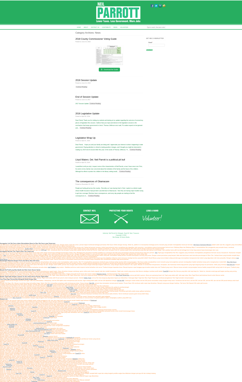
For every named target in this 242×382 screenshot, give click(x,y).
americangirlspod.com (40, 323)
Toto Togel (70, 288)
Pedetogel (94, 300)
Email (151, 42)
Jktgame (56, 296)
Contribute (106, 27)
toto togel (50, 284)
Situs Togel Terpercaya (122, 275)
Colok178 (11, 360)
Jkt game (30, 368)
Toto (156, 252)
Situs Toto (43, 292)
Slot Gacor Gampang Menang (202, 244)
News (115, 27)
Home (79, 27)
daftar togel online (52, 340)
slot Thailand (52, 267)
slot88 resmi (32, 295)
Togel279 (33, 311)
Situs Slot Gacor (232, 262)
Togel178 (66, 301)
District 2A (95, 27)
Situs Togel (36, 377)
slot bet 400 (120, 280)
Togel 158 (18, 373)
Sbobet (32, 372)
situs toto (73, 294)
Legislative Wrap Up (85, 138)
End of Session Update (86, 97)
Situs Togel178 (17, 297)
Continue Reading (81, 87)
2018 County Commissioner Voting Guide (96, 39)
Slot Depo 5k (231, 264)
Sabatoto (11, 305)
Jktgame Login (7, 366)
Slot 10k (91, 283)
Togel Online (69, 287)
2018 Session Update (86, 80)
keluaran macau (101, 274)
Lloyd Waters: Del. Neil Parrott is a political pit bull (100, 159)
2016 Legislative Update (87, 113)
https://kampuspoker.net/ (33, 331)
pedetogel (61, 339)
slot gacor (47, 333)
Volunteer (124, 27)
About (86, 27)
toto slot (49, 286)
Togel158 (165, 271)
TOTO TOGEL (73, 290)
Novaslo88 (21, 335)
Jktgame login (62, 370)
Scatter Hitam (29, 248)
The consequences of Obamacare (92, 181)
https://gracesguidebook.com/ (43, 329)
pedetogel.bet (40, 328)
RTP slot (43, 250)
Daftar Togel (87, 278)
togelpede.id (70, 337)
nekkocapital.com (12, 324)
